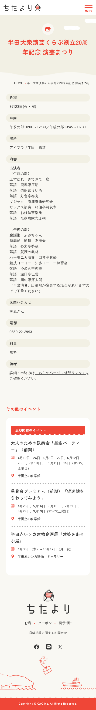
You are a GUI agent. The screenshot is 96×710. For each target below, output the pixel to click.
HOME (18, 83)
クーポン (45, 623)
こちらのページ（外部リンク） (60, 373)
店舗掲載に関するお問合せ (48, 633)
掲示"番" (65, 623)
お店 (27, 623)
